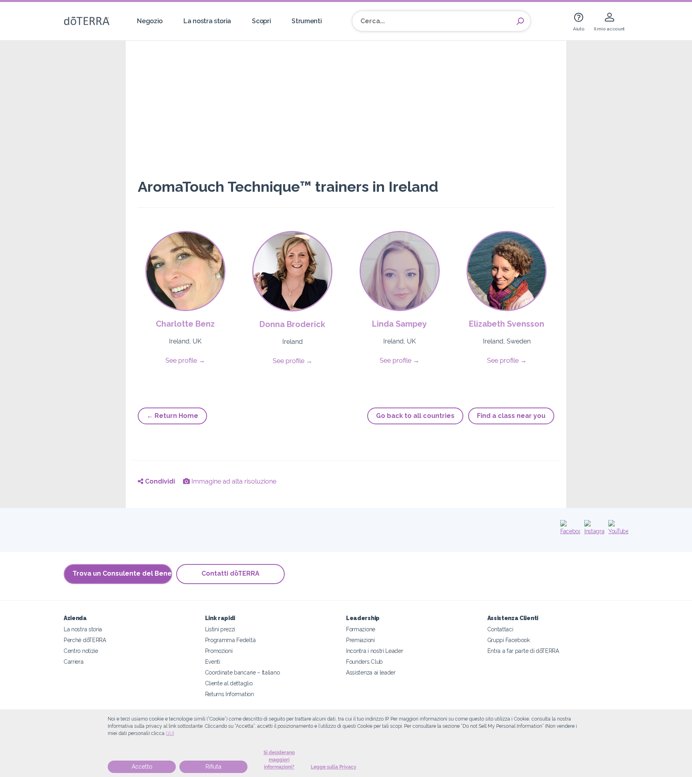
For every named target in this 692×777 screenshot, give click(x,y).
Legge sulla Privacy (333, 767)
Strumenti (307, 21)
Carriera (74, 661)
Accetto (142, 766)
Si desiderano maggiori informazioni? (279, 760)
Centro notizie (81, 650)
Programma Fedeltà (230, 639)
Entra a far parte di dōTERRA (523, 650)
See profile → (185, 360)
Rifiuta (213, 766)
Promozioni (219, 650)
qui (170, 733)
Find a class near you (511, 416)
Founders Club (364, 661)
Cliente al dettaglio (229, 683)
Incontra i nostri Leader (374, 650)
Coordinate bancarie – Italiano (242, 672)
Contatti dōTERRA (230, 573)
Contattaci (500, 629)
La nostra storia (207, 21)
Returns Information (229, 694)
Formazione (360, 629)
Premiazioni (360, 639)
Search (520, 21)
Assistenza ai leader (371, 672)
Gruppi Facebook (508, 639)
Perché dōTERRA (85, 639)
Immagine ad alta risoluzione (233, 481)
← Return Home (172, 416)
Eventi (212, 661)
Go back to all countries (415, 416)
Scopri (261, 21)
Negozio (150, 21)
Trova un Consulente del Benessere (122, 573)
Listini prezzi (220, 629)
